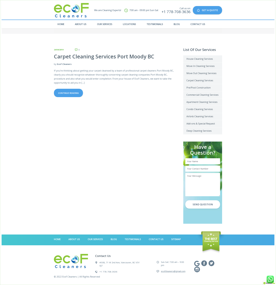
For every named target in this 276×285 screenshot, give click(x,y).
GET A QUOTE (209, 10)
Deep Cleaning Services (199, 130)
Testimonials (155, 24)
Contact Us (197, 24)
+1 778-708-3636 (108, 271)
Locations (129, 24)
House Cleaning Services (199, 58)
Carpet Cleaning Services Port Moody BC (104, 56)
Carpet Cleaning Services (199, 80)
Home (60, 24)
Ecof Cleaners (64, 64)
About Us (80, 24)
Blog (177, 24)
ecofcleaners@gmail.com (173, 271)
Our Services (104, 24)
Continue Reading (68, 92)
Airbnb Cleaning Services (199, 116)
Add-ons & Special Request (200, 123)
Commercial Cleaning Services (202, 94)
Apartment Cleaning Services (201, 102)
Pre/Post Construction (198, 87)
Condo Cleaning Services (199, 109)
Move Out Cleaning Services (201, 73)
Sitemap (176, 239)
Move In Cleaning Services (200, 66)
